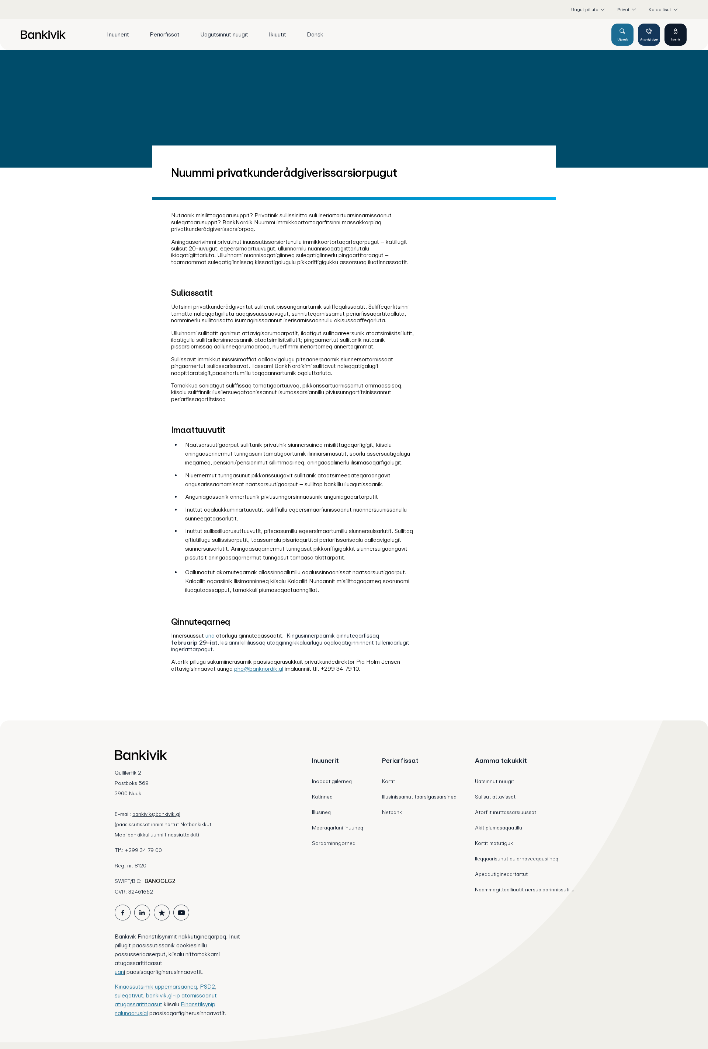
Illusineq (321, 812)
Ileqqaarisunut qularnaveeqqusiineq (516, 859)
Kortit (388, 781)
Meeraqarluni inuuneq (337, 828)
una (210, 635)
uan (119, 971)
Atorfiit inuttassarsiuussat (505, 812)
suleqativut (129, 995)
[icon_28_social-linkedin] (142, 912)
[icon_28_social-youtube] (181, 912)
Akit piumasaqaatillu (498, 828)
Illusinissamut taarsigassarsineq (419, 797)
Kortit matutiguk (494, 843)
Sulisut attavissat (495, 797)
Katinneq (322, 797)
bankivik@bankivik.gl (156, 814)
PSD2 (207, 986)
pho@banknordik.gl (258, 668)
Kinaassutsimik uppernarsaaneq (156, 986)
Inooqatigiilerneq (332, 781)
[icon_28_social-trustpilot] (162, 912)
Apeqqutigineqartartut (501, 874)
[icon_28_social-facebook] (123, 912)
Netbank (392, 812)
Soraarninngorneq (333, 843)
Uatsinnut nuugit (494, 781)
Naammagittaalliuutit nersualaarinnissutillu (525, 889)
